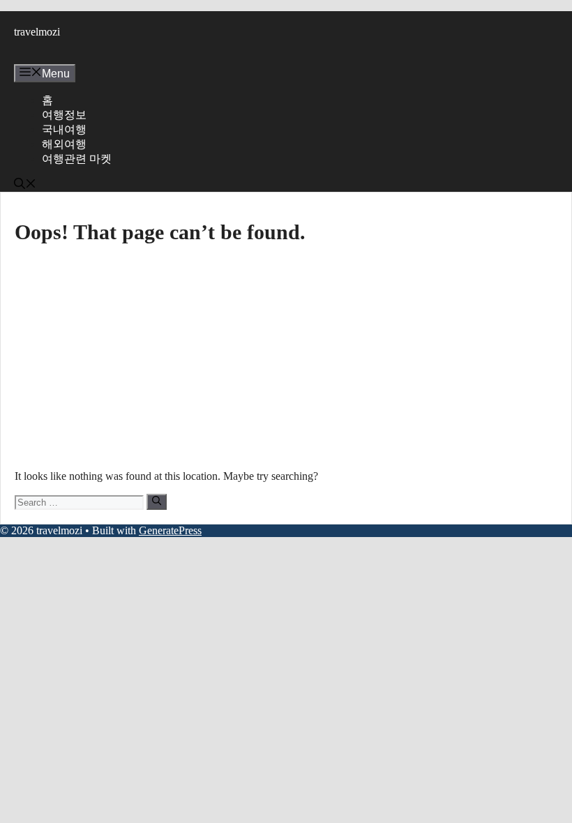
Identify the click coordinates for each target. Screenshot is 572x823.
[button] (25, 185)
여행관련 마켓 (77, 159)
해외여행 (64, 144)
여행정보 (64, 115)
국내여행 (64, 129)
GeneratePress (170, 530)
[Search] (156, 501)
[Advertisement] (286, 355)
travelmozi (37, 32)
